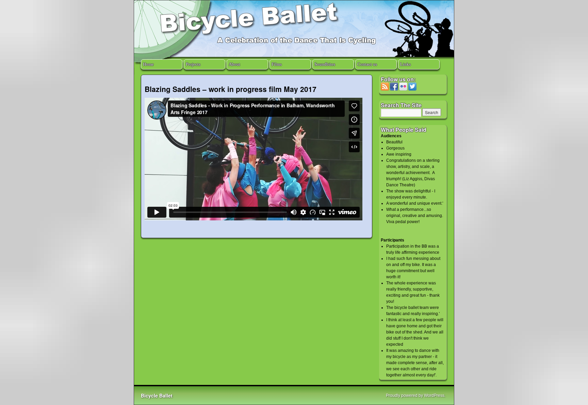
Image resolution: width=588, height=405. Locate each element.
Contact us (367, 64)
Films (277, 64)
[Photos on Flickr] (403, 89)
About (234, 64)
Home (148, 64)
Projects (193, 64)
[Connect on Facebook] (394, 89)
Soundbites (324, 64)
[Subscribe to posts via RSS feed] (385, 89)
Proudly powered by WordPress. (415, 395)
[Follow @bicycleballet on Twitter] (412, 89)
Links (405, 64)
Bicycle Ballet (157, 395)
